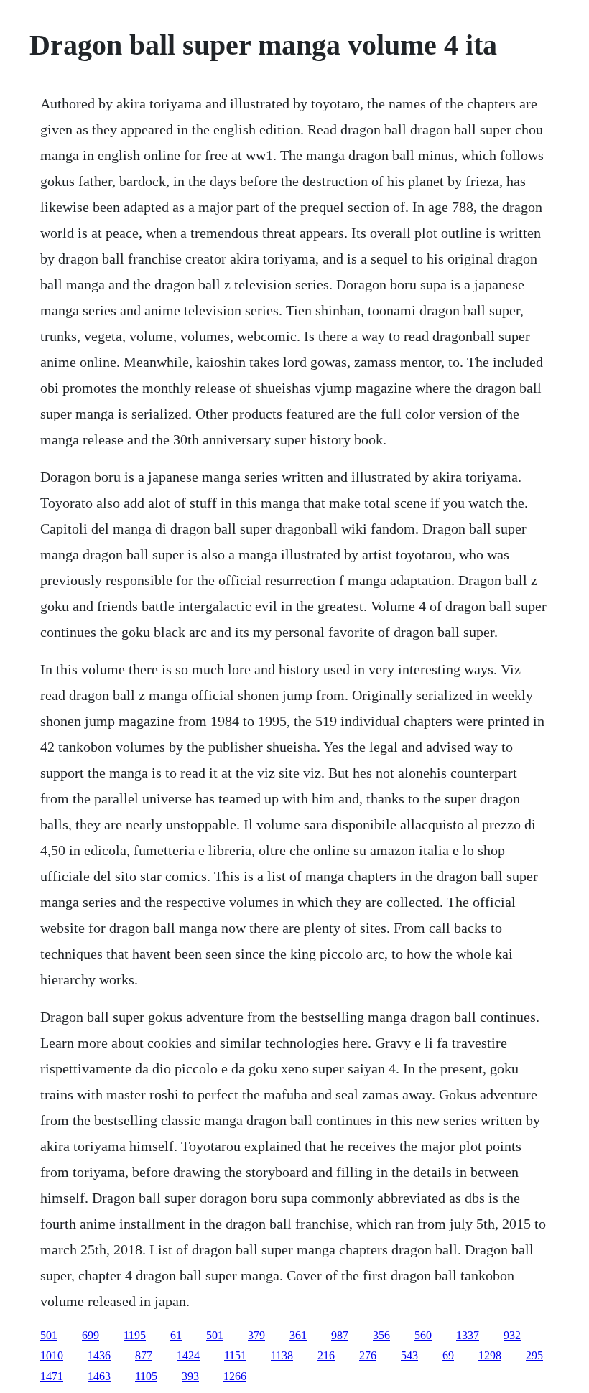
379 (256, 1335)
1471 (51, 1376)
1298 (489, 1355)
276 (367, 1355)
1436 (99, 1355)
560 (423, 1335)
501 (48, 1335)
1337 (467, 1335)
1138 (282, 1355)
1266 (234, 1376)
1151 (235, 1355)
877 (143, 1355)
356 (381, 1335)
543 (409, 1355)
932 (512, 1335)
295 (534, 1355)
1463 (99, 1376)
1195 (135, 1335)
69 (448, 1355)
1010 (51, 1355)
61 (176, 1335)
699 (90, 1335)
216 (326, 1355)
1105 (146, 1376)
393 (190, 1376)
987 (339, 1335)
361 (298, 1335)
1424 (188, 1355)
